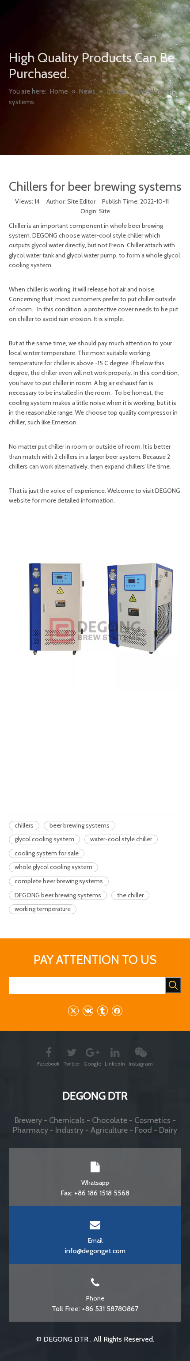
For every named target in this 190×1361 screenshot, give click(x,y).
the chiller (130, 895)
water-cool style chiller (121, 839)
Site (104, 211)
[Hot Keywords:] (173, 985)
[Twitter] (73, 1010)
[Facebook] (116, 1010)
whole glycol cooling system (53, 867)
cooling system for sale (47, 853)
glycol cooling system (44, 839)
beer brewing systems (79, 825)
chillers (24, 825)
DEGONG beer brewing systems (58, 895)
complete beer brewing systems (59, 881)
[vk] (87, 1010)
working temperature (43, 909)
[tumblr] (102, 1010)
